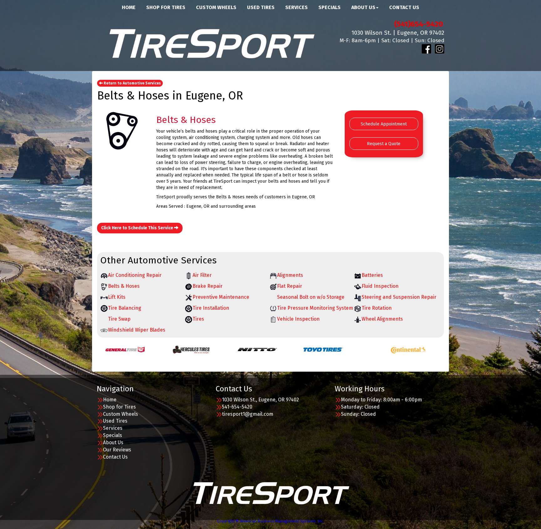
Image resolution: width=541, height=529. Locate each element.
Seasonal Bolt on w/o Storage (310, 297)
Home (109, 400)
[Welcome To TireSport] (271, 493)
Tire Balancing (124, 308)
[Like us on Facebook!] (426, 48)
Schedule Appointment (384, 124)
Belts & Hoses (124, 286)
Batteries (372, 275)
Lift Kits (117, 297)
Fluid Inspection (380, 286)
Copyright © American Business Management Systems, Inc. (270, 521)
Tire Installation (211, 308)
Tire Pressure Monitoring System (315, 308)
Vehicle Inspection (298, 319)
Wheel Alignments (382, 319)
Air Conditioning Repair (135, 275)
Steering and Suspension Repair (399, 297)
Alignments (290, 275)
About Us (113, 442)
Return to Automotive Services (132, 83)
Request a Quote (383, 143)
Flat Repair (289, 286)
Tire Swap (119, 319)
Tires (198, 319)
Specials (112, 435)
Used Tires (115, 421)
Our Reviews (117, 450)
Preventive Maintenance (221, 297)
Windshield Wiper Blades (136, 330)
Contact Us (115, 457)
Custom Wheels (120, 414)
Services (112, 428)
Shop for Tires (119, 407)
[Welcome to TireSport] (211, 43)
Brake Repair (208, 286)
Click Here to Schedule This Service (137, 228)
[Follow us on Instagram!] (439, 48)
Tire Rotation (377, 308)
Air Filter (202, 275)
